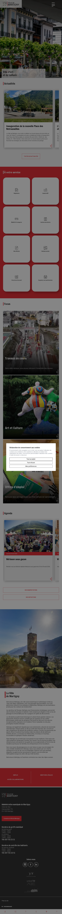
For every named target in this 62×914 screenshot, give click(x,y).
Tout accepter (30, 459)
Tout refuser (31, 462)
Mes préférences (31, 466)
